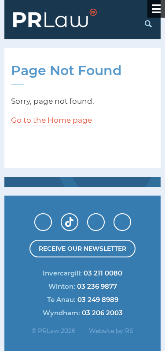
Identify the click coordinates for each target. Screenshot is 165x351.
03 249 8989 (97, 299)
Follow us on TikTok (77, 219)
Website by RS (111, 330)
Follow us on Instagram (130, 219)
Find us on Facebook (104, 219)
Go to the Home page (51, 120)
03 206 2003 (102, 313)
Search (148, 24)
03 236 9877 (97, 286)
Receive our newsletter (82, 248)
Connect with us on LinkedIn (51, 219)
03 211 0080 (103, 273)
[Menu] (156, 9)
